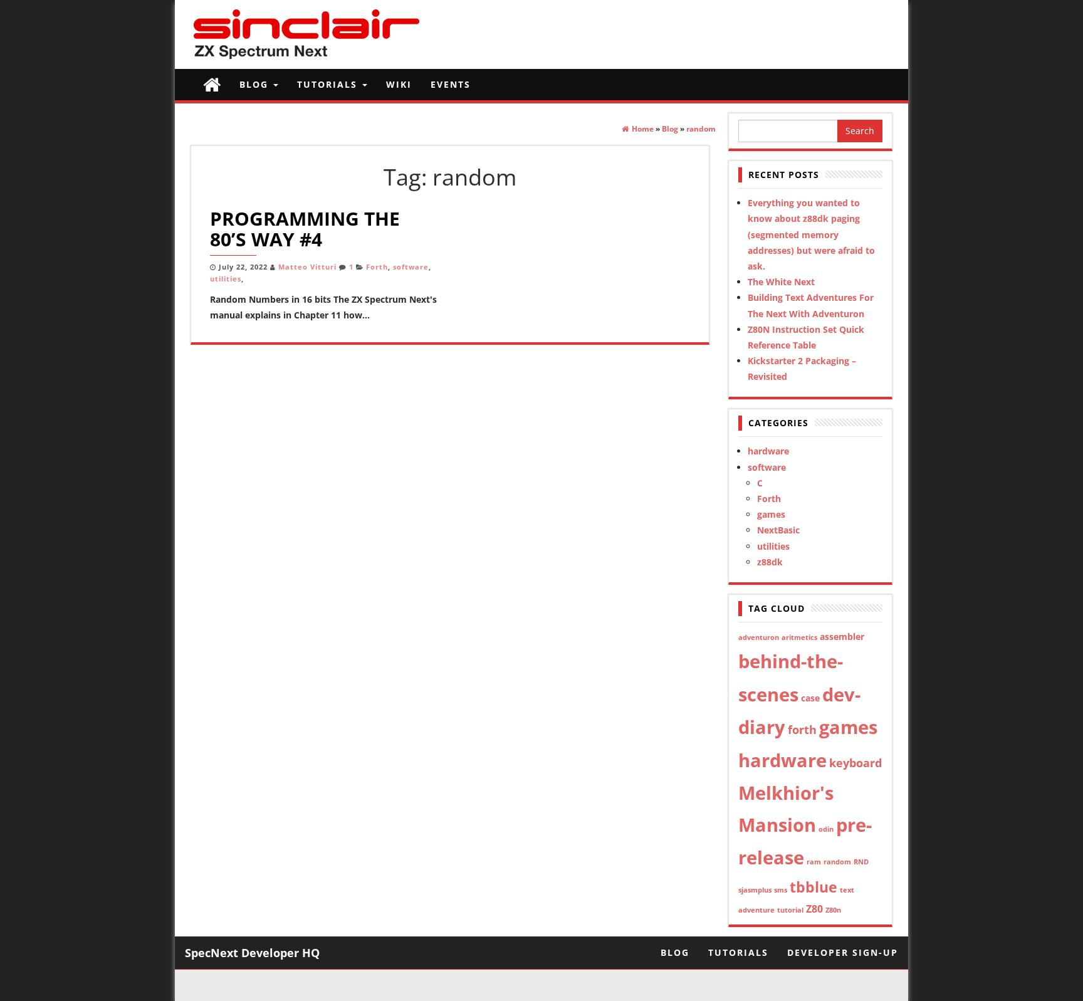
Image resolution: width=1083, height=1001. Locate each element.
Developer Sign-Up (842, 952)
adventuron (758, 637)
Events (451, 84)
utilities (225, 279)
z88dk (770, 562)
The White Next (781, 282)
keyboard (855, 762)
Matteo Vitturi (307, 267)
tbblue (813, 887)
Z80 (814, 909)
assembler (842, 636)
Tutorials (329, 84)
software (411, 267)
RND (861, 861)
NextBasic (778, 530)
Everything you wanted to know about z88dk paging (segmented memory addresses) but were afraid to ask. (811, 234)
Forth (377, 267)
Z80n (833, 910)
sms (780, 890)
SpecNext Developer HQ (252, 952)
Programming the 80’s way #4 (305, 229)
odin (826, 829)
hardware (768, 451)
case (810, 698)
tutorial (790, 910)
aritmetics (799, 637)
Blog (255, 84)
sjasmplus (755, 890)
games (771, 514)
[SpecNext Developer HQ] (212, 84)
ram (814, 861)
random (837, 861)
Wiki (399, 84)
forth (802, 729)
